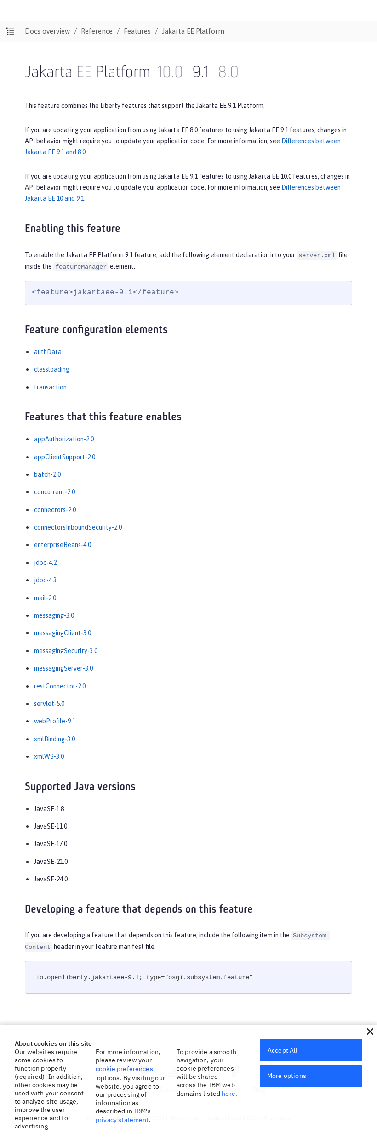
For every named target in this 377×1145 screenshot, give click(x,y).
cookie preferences (124, 1069)
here (228, 1093)
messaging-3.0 (54, 615)
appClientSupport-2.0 (64, 457)
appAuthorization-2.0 (64, 439)
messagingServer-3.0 (63, 668)
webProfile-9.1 (54, 721)
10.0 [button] (170, 73)
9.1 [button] (200, 73)
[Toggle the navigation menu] (10, 31)
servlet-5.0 (49, 703)
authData (48, 351)
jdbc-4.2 (45, 562)
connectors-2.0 (55, 509)
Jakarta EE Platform (193, 31)
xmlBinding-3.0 (54, 739)
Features (137, 31)
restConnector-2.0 (60, 686)
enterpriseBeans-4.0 (62, 544)
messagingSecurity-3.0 (65, 650)
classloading (51, 369)
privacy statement (122, 1120)
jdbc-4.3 (45, 580)
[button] (370, 1031)
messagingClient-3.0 (62, 633)
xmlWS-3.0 (49, 756)
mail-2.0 (45, 598)
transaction (50, 387)
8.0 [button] (228, 73)
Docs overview (47, 31)
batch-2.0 (47, 474)
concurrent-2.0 (54, 492)
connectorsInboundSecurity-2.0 (78, 527)
